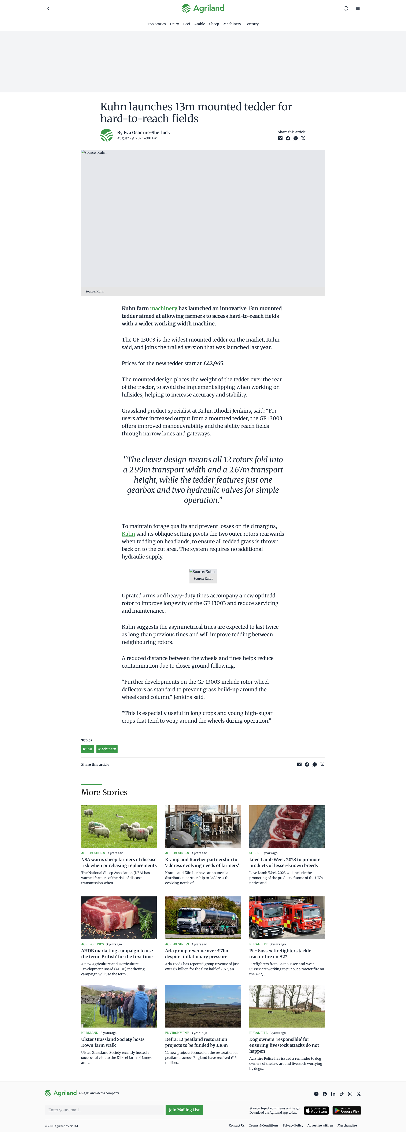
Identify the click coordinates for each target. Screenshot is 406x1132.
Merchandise (347, 1125)
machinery (163, 308)
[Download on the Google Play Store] (346, 1110)
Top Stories (157, 24)
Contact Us (237, 1125)
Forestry (252, 24)
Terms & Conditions (263, 1125)
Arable (199, 24)
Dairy (174, 24)
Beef (186, 24)
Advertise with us (320, 1125)
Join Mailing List (184, 1109)
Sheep (214, 24)
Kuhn (128, 534)
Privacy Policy (293, 1125)
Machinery (232, 24)
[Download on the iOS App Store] (316, 1110)
